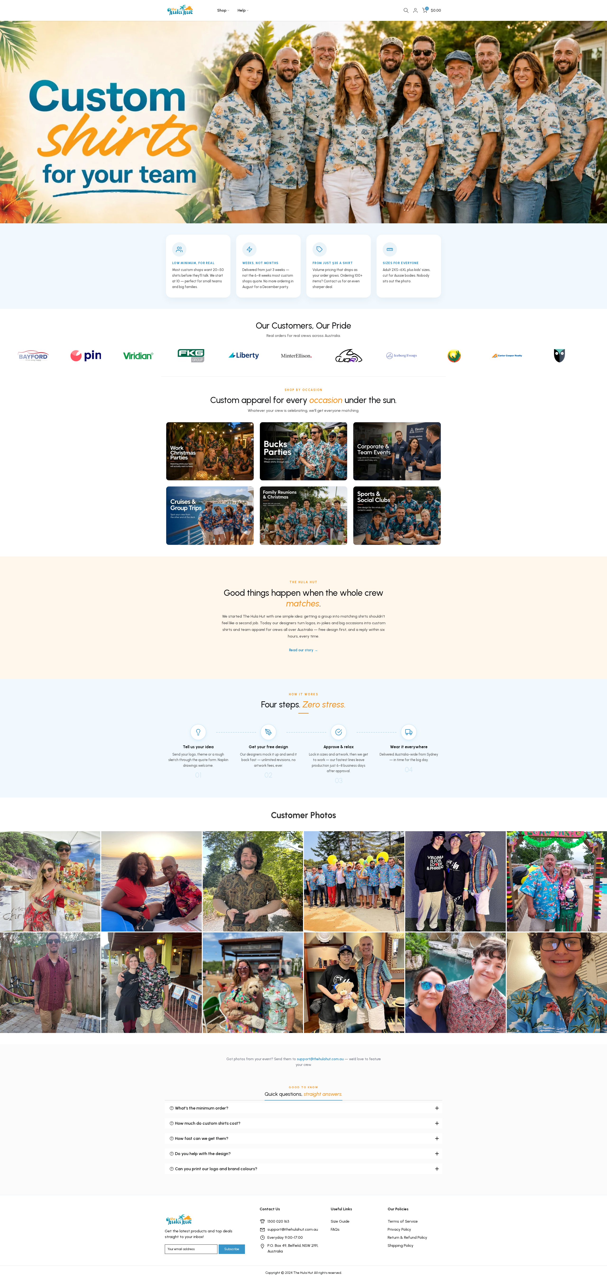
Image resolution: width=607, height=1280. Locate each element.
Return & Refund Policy (407, 1237)
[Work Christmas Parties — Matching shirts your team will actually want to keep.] (210, 451)
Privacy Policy (399, 1229)
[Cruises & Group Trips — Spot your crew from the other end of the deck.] (210, 515)
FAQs (335, 1229)
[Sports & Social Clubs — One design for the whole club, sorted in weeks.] (397, 515)
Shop (221, 10)
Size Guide (340, 1221)
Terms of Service (403, 1221)
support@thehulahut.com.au (320, 1059)
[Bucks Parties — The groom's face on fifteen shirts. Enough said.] (304, 451)
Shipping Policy (401, 1245)
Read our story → (303, 650)
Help (242, 10)
